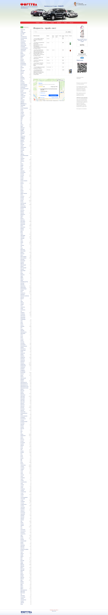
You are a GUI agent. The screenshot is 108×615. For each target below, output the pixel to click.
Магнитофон (23, 250)
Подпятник (23, 360)
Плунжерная (23, 344)
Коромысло (23, 214)
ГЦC (21, 122)
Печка (22, 337)
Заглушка (22, 144)
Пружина (22, 403)
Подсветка (23, 361)
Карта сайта (54, 611)
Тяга (21, 526)
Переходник (23, 333)
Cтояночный (23, 32)
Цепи (22, 557)
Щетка (22, 585)
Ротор (22, 448)
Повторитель (23, 348)
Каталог (71, 22)
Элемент (22, 601)
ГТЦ (21, 119)
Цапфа (22, 554)
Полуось (22, 373)
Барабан (22, 56)
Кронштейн (23, 224)
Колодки (22, 197)
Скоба (22, 483)
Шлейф (22, 575)
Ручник (22, 458)
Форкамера (23, 545)
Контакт (22, 208)
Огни (22, 305)
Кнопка (22, 190)
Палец (22, 323)
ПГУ (21, 327)
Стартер (22, 494)
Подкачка (22, 355)
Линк (22, 239)
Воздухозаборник (24, 85)
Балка (22, 52)
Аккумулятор (23, 40)
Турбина (22, 525)
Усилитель (23, 532)
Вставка (22, 90)
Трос (21, 521)
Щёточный (23, 591)
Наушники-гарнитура (25, 295)
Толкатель (22, 511)
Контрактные (26, 27)
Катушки (22, 175)
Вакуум (22, 73)
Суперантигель (23, 504)
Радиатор (22, 410)
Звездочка (22, 158)
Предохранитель (24, 382)
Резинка (22, 425)
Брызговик (23, 70)
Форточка (22, 547)
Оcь (21, 300)
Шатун (22, 567)
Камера (22, 165)
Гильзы (22, 109)
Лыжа (22, 248)
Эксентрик (23, 595)
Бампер (22, 53)
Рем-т (22, 431)
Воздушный (23, 87)
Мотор (22, 273)
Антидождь (23, 46)
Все (21, 27)
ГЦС (21, 123)
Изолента (22, 161)
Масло (22, 255)
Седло (22, 476)
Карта (22, 169)
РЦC (21, 459)
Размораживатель (24, 413)
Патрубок (22, 326)
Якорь (22, 604)
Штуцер (22, 582)
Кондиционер (23, 207)
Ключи (22, 187)
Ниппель (22, 297)
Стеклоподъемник (24, 497)
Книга (22, 189)
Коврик (22, 191)
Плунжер (22, 341)
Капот (22, 166)
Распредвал (23, 417)
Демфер (22, 130)
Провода (22, 393)
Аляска (48, 38)
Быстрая (22, 71)
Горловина (23, 115)
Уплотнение (23, 529)
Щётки (22, 588)
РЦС (21, 460)
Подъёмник (23, 367)
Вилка (22, 80)
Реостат (22, 438)
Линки (22, 242)
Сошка (22, 487)
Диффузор (22, 137)
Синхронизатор (24, 481)
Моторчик (22, 274)
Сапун (22, 470)
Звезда (22, 156)
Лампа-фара (23, 235)
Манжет (22, 252)
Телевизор (22, 508)
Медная (22, 266)
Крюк (22, 231)
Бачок (22, 57)
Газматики (23, 97)
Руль (21, 453)
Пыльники (23, 408)
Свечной (22, 474)
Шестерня (22, 568)
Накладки (22, 284)
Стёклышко (23, 498)
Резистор (22, 428)
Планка (22, 339)
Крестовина (23, 221)
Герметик (22, 101)
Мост (22, 271)
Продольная (23, 394)
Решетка (22, 445)
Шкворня (22, 570)
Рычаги (22, 463)
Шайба (22, 563)
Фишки (22, 542)
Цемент (22, 556)
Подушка (22, 362)
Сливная (22, 484)
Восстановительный (24, 88)
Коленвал (22, 196)
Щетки (22, 587)
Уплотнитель (23, 531)
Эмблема (22, 602)
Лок (21, 246)
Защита (22, 152)
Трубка (22, 522)
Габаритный (23, 95)
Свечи (22, 473)
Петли (22, 334)
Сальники (22, 467)
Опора (22, 308)
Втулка (22, 91)
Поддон (22, 354)
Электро (22, 598)
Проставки (23, 401)
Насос (22, 291)
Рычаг (22, 462)
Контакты (59, 22)
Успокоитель (23, 533)
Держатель (23, 131)
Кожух (22, 194)
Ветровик (22, 77)
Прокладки (23, 397)
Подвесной (23, 353)
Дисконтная (23, 136)
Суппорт (22, 505)
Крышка (22, 228)
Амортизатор (23, 43)
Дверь (22, 126)
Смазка (22, 486)
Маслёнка (22, 253)
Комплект (22, 204)
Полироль (22, 368)
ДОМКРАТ (23, 138)
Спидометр (23, 488)
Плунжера (22, 343)
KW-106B (22, 33)
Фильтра (22, 539)
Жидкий (22, 140)
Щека (22, 584)
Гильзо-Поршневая (24, 108)
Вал (21, 74)
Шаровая (22, 564)
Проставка (23, 400)
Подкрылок (23, 357)
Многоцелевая (23, 267)
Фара (21, 535)
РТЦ (21, 449)
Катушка (22, 173)
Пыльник (22, 407)
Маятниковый (23, 264)
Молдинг (22, 269)
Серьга (22, 479)
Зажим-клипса (23, 147)
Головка (22, 113)
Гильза (22, 106)
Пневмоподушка (24, 346)
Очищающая (23, 319)
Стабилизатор (23, 491)
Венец (22, 76)
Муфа (22, 276)
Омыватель (23, 307)
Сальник (22, 466)
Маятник (22, 263)
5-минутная (23, 29)
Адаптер (22, 39)
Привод (22, 389)
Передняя (22, 330)
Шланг (22, 573)
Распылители (23, 418)
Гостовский (49, 67)
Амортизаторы (23, 45)
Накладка (22, 283)
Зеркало (22, 159)
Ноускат (22, 298)
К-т (21, 162)
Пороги (22, 376)
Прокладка (23, 396)
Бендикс (22, 60)
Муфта (22, 277)
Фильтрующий (23, 540)
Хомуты (22, 553)
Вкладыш (22, 81)
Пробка (22, 392)
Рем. (21, 432)
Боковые (22, 67)
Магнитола (23, 249)
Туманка (22, 524)
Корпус (22, 215)
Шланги (22, 574)
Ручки (22, 456)
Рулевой (22, 452)
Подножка (23, 358)
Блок (21, 66)
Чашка (22, 561)
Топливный (23, 512)
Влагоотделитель (24, 84)
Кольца (22, 200)
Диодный (22, 133)
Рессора (22, 441)
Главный (22, 112)
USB (21, 35)
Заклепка (22, 148)
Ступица (22, 502)
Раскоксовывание (24, 415)
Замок (22, 151)
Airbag (22, 31)
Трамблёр (22, 515)
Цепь (21, 559)
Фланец (22, 543)
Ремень (22, 434)
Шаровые (22, 566)
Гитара (22, 110)
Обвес (22, 301)
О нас (65, 22)
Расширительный (24, 421)
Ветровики (23, 78)
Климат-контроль (24, 180)
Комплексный (23, 203)
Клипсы (22, 183)
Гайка (22, 98)
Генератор (22, 99)
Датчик (22, 124)
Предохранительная (24, 387)
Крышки (22, 229)
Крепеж (22, 218)
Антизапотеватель (24, 47)
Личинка (22, 245)
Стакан (22, 493)
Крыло (22, 225)
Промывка (23, 399)
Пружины (22, 406)
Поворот (22, 347)
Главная (37, 22)
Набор (22, 280)
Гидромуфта (23, 105)
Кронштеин (23, 222)
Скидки (52, 22)
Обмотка (22, 302)
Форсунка (22, 546)
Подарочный (23, 350)
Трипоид (22, 518)
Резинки (22, 427)
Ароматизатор (23, 49)
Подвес (22, 351)
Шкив (22, 571)
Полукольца (23, 372)
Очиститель (23, 315)
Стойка (22, 500)
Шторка (22, 581)
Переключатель (23, 332)
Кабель (22, 163)
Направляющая (23, 288)
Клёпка (22, 179)
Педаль (22, 329)
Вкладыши (23, 83)
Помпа (22, 375)
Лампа (22, 234)
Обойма (22, 304)
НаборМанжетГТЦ (24, 281)
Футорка (22, 550)
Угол (21, 528)
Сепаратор (23, 477)
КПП (21, 217)
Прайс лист (44, 22)
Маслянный (23, 260)
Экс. (21, 594)
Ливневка (22, 238)
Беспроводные (23, 64)
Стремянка (23, 501)
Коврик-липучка (24, 193)
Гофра (22, 117)
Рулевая (22, 451)
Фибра (22, 536)
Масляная (22, 259)
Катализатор (23, 172)
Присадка (22, 390)
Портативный (23, 378)
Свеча (22, 472)
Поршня (22, 380)
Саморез (22, 469)
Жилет (22, 143)
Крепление (23, 220)
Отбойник (22, 312)
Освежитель (23, 309)
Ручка (22, 455)
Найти (69, 31)
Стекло (22, 495)
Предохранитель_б (24, 383)
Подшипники (23, 365)
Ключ (22, 186)
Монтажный (23, 270)
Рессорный (23, 442)
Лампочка (22, 236)
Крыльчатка (23, 227)
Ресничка (22, 439)
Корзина (22, 211)
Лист (21, 243)
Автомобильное (24, 36)
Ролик (22, 446)
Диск (21, 134)
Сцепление (23, 507)
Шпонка (22, 578)
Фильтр (22, 538)
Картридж (22, 170)
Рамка (22, 414)
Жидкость (22, 141)
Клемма (22, 177)
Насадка (22, 290)
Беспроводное (23, 63)
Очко (21, 320)
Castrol (48, 42)
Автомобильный (24, 38)
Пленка (22, 340)
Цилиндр (22, 560)
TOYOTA (48, 63)
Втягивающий (23, 92)
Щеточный (23, 592)
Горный (22, 116)
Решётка (22, 444)
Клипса (22, 182)
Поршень (22, 379)
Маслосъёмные (23, 257)
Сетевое (22, 480)
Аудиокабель (23, 50)
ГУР (21, 120)
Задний (22, 145)
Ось (21, 311)
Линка (22, 241)
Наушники (23, 294)
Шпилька (22, 577)
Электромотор (23, 599)
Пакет (22, 322)
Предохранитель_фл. (25, 386)
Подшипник (23, 364)
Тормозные (23, 514)
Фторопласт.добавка (24, 549)
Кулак (22, 232)
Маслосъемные (23, 256)
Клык (22, 184)
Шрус (22, 580)
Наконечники (23, 287)
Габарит (22, 94)
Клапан (22, 176)
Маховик (22, 262)
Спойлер (22, 490)
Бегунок (22, 59)
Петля (22, 336)
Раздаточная (23, 411)
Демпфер (22, 129)
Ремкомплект (23, 435)
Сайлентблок (23, 465)
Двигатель (23, 127)
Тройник (22, 519)
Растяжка (22, 420)
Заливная (22, 150)
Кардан (22, 168)
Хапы (22, 552)
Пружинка (23, 404)
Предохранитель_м (24, 385)
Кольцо (22, 201)
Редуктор (22, 424)
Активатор (23, 42)
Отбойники (23, 314)
